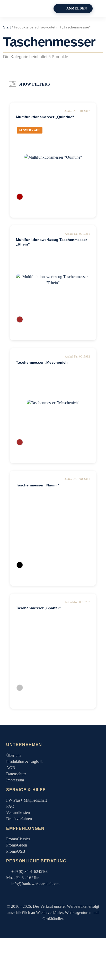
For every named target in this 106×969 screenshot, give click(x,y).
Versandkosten (18, 812)
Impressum (15, 780)
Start (7, 27)
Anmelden (76, 8)
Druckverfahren (19, 819)
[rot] (19, 196)
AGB (10, 768)
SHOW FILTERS (34, 83)
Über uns (13, 755)
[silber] (19, 688)
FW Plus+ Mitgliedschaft (26, 800)
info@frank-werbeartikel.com (35, 884)
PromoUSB (15, 851)
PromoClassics (18, 839)
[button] (101, 8)
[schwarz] (19, 565)
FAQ (10, 806)
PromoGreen (16, 845)
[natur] (19, 319)
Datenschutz (16, 774)
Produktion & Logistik (24, 761)
